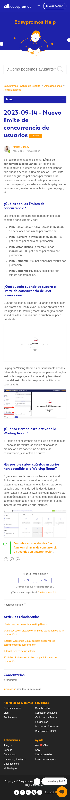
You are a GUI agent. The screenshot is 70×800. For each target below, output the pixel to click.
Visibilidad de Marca (46, 717)
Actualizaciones (53, 85)
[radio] (26, 580)
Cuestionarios (11, 763)
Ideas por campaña (45, 759)
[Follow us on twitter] (16, 792)
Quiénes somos (12, 708)
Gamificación (42, 708)
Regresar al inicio (13, 604)
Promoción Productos (47, 726)
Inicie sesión (10, 689)
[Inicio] (17, 5)
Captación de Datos (46, 712)
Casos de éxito (43, 754)
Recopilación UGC (45, 731)
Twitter (11, 561)
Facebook (6, 561)
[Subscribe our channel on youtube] (28, 792)
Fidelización (41, 721)
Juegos (8, 745)
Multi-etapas (10, 768)
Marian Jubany (21, 146)
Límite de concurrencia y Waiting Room (25, 624)
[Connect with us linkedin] (34, 792)
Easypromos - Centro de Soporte (22, 85)
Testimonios (10, 717)
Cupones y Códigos (14, 759)
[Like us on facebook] (22, 792)
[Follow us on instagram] (39, 792)
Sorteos (8, 749)
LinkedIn (17, 561)
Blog (6, 712)
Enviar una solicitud (48, 592)
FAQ (37, 749)
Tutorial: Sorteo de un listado (19, 651)
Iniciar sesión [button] (54, 6)
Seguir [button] (36, 135)
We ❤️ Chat (42, 745)
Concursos (10, 754)
